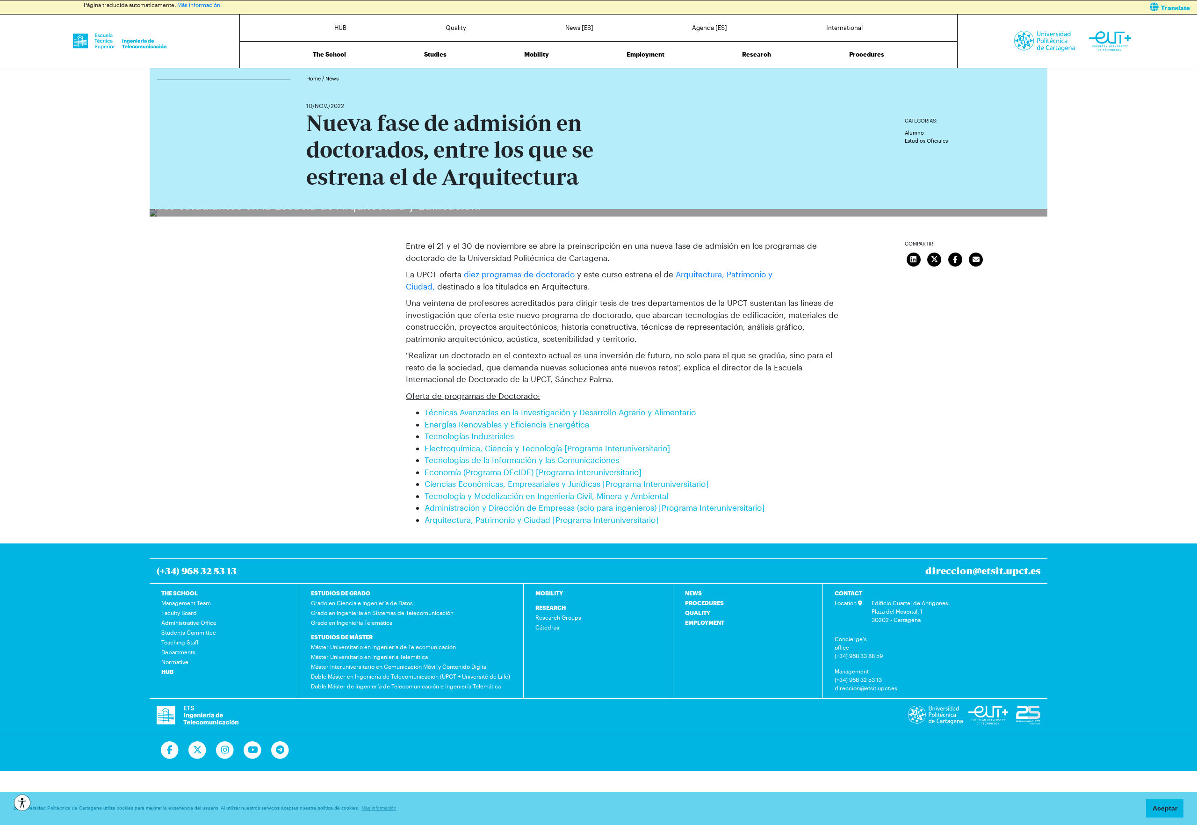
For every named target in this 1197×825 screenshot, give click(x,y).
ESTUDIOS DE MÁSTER (342, 637)
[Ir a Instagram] (225, 750)
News (332, 78)
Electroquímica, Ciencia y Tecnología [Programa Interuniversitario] (547, 448)
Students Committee (188, 632)
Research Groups (558, 617)
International (844, 27)
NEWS (693, 593)
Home (314, 78)
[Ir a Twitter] (197, 750)
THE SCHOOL (179, 593)
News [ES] (579, 27)
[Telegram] (280, 750)
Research (756, 54)
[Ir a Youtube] (252, 750)
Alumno (914, 133)
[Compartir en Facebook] (955, 258)
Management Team (186, 603)
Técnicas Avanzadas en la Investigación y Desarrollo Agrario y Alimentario (560, 412)
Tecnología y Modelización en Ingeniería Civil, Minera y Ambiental (546, 495)
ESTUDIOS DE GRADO (340, 593)
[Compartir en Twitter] (934, 258)
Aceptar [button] (1165, 808)
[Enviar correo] (976, 258)
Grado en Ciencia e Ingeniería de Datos (362, 603)
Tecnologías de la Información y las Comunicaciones (522, 459)
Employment (645, 54)
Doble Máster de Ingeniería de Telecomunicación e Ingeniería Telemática (406, 686)
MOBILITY (549, 593)
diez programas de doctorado (519, 274)
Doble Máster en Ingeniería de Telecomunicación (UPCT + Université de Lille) (410, 676)
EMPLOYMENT (704, 622)
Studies (435, 54)
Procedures (866, 54)
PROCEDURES (704, 603)
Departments (178, 652)
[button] (901, 7)
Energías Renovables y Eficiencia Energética (507, 424)
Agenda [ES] (709, 27)
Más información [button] (379, 808)
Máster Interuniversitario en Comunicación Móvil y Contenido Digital (399, 666)
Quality (456, 27)
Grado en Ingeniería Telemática (351, 622)
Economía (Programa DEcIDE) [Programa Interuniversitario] (533, 472)
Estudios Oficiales (926, 141)
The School (329, 54)
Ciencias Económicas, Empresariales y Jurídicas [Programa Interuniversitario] (566, 483)
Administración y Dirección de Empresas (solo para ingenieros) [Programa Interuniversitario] (594, 507)
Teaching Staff (180, 642)
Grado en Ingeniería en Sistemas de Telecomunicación (382, 612)
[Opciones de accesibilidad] (22, 803)
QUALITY (697, 612)
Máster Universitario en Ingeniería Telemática (369, 656)
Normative (174, 662)
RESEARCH (550, 607)
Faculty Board (179, 612)
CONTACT (848, 593)
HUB (340, 27)
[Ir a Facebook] (170, 750)
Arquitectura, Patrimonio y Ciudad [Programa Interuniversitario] (541, 519)
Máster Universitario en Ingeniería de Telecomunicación (383, 647)
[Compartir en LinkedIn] (914, 258)
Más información (198, 4)
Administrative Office (188, 622)
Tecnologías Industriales (469, 436)
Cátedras (547, 627)
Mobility (536, 54)
